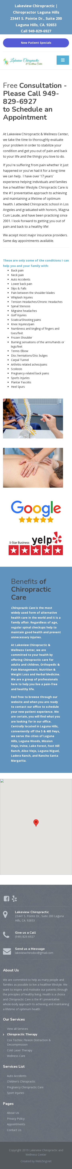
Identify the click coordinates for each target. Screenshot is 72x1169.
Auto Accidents (16, 1076)
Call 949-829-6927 (36, 31)
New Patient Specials (36, 43)
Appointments (16, 1124)
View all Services (17, 1029)
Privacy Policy (16, 1118)
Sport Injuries (15, 1093)
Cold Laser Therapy (19, 1050)
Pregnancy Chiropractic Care (25, 1087)
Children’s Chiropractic (21, 1081)
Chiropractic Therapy (22, 1034)
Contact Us (14, 1130)
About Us (13, 1113)
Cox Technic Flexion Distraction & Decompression (29, 1042)
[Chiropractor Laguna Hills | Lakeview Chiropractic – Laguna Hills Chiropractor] (23, 60)
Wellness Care (16, 1056)
